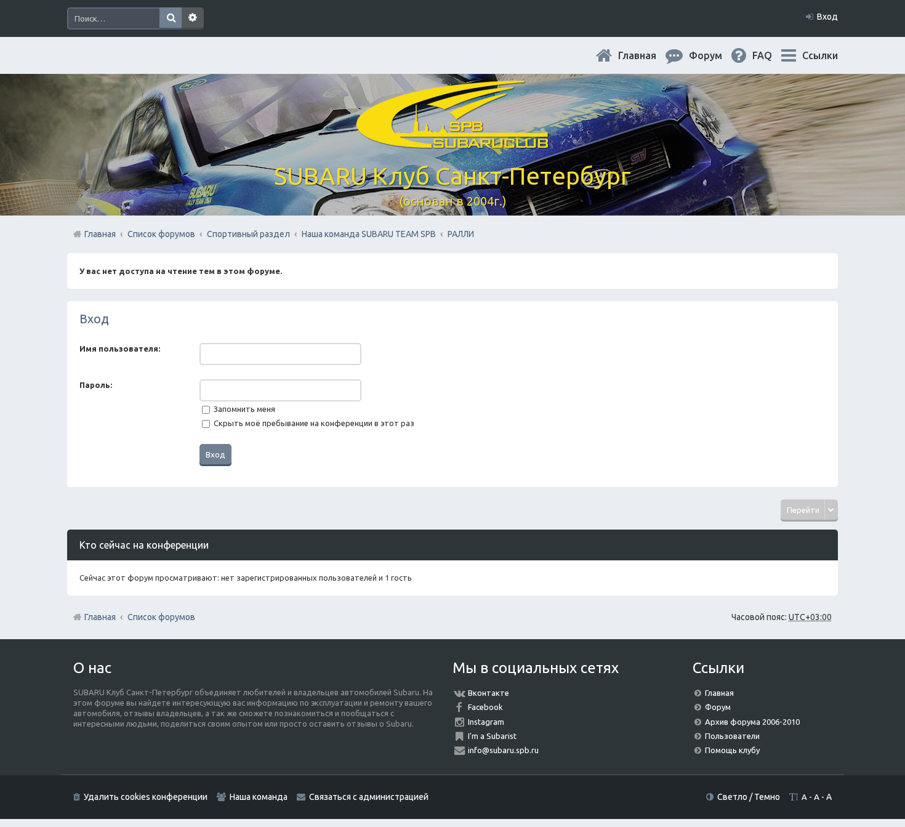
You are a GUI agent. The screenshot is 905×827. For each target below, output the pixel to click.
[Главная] (452, 141)
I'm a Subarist (492, 736)
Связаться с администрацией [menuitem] (368, 797)
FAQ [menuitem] (772, 55)
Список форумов (161, 617)
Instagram (486, 721)
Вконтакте (488, 692)
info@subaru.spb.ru (503, 750)
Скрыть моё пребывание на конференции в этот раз (313, 423)
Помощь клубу (732, 750)
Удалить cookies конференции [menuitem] (145, 797)
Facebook (485, 707)
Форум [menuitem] (715, 55)
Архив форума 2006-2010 (752, 721)
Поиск (170, 18)
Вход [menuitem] (827, 17)
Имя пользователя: (119, 348)
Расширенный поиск (193, 18)
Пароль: (95, 385)
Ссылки (820, 55)
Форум (718, 707)
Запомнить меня (243, 409)
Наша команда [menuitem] (259, 797)
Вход (94, 319)
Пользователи (732, 736)
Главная (647, 55)
